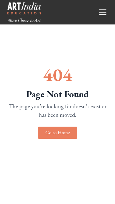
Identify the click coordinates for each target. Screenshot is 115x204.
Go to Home (57, 132)
